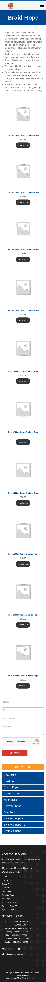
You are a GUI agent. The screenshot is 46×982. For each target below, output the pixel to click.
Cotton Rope (11, 787)
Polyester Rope (12, 806)
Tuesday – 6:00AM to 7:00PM (16, 925)
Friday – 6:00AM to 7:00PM (15, 935)
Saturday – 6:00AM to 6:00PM (16, 939)
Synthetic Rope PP (14, 830)
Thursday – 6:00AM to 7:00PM (16, 932)
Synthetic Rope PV (14, 818)
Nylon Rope (10, 799)
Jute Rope (9, 812)
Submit (14, 753)
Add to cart (23, 259)
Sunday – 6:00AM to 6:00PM (16, 942)
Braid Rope (10, 781)
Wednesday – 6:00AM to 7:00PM (17, 928)
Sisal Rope (10, 774)
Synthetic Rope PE (14, 824)
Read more (23, 145)
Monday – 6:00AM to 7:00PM (16, 921)
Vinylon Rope (11, 793)
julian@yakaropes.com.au (12, 954)
